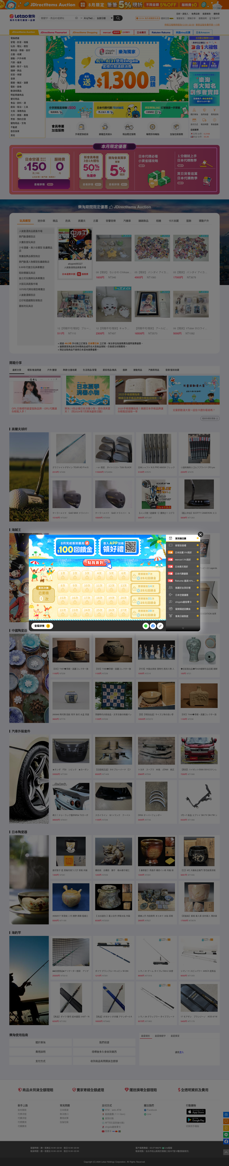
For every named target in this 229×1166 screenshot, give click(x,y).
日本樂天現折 (178, 566)
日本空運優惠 (181, 594)
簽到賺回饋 (180, 538)
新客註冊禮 (180, 545)
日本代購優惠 (178, 573)
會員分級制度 (181, 616)
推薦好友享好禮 (183, 587)
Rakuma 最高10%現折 (183, 580)
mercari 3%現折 (180, 559)
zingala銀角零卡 (183, 601)
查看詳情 (39, 626)
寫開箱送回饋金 (183, 608)
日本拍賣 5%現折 (180, 552)
